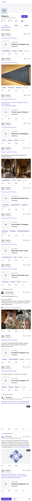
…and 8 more (26, 50)
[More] (30, 54)
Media (16, 25)
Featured (26, 25)
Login (14, 499)
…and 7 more (28, 359)
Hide (28, 65)
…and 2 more (3, 232)
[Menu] (29, 16)
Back (4, 2)
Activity (6, 25)
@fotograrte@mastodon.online (7, 17)
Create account (6, 499)
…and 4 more (22, 140)
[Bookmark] (23, 54)
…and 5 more (25, 87)
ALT (29, 84)
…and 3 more (24, 180)
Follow (24, 16)
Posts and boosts (5, 30)
